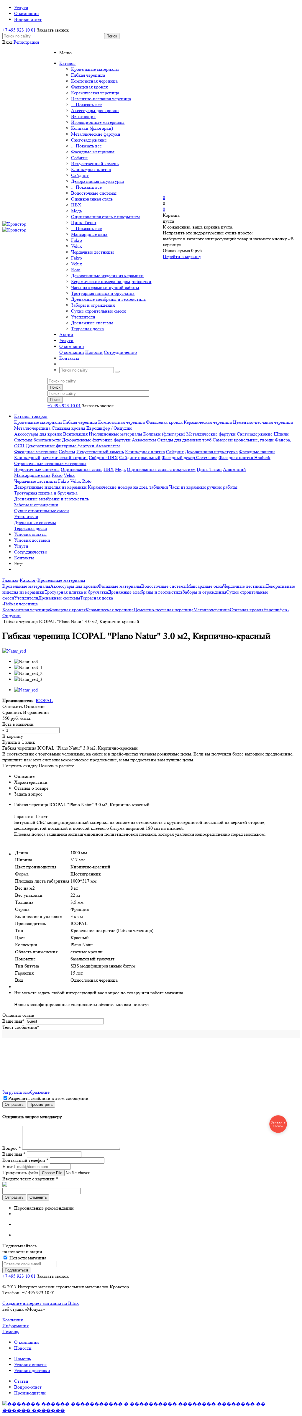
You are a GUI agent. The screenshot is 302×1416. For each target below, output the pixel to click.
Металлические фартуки (95, 134)
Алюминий (234, 469)
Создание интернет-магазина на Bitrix (40, 1303)
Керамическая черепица (95, 93)
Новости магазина (27, 1258)
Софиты (79, 157)
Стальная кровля (68, 428)
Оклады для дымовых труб (184, 440)
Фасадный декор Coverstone (189, 457)
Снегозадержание (89, 140)
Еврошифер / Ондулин (109, 428)
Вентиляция (83, 116)
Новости (94, 352)
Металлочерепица (32, 428)
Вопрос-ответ (28, 1387)
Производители (30, 1393)
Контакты (24, 558)
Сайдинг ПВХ (103, 457)
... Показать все (86, 104)
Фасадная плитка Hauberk (244, 457)
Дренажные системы (92, 323)
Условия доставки (32, 540)
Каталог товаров (30, 416)
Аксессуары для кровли (95, 110)
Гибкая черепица (88, 75)
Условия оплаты (30, 534)
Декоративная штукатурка (97, 181)
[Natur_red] (14, 651)
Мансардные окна (89, 234)
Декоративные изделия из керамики (107, 275)
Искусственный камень (95, 163)
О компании (71, 352)
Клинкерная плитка (91, 169)
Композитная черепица (94, 81)
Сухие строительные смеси (98, 311)
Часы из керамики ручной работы (105, 287)
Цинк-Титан (83, 222)
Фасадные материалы (92, 152)
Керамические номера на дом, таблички (111, 281)
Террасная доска (87, 328)
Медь (76, 210)
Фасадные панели (257, 451)
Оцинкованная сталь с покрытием (105, 216)
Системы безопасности (37, 440)
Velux (76, 246)
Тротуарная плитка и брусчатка (102, 293)
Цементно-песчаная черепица (101, 98)
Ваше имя (13, 1021)
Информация (15, 1325)
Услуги (21, 546)
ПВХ (76, 205)
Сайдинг (80, 175)
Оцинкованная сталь (92, 199)
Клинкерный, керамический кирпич (51, 457)
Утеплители (83, 317)
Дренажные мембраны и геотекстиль (108, 299)
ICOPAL (44, 700)
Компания (12, 1320)
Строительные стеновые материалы (50, 463)
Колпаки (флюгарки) (92, 128)
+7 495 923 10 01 (19, 30)
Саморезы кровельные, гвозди (243, 440)
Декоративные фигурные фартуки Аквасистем (109, 440)
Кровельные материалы (95, 69)
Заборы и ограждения (93, 305)
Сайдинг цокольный (139, 457)
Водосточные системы (93, 193)
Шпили (281, 434)
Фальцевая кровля (89, 87)
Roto (75, 269)
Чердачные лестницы (92, 252)
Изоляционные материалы (97, 122)
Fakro (76, 240)
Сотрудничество (120, 352)
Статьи (21, 1381)
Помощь (10, 1331)
